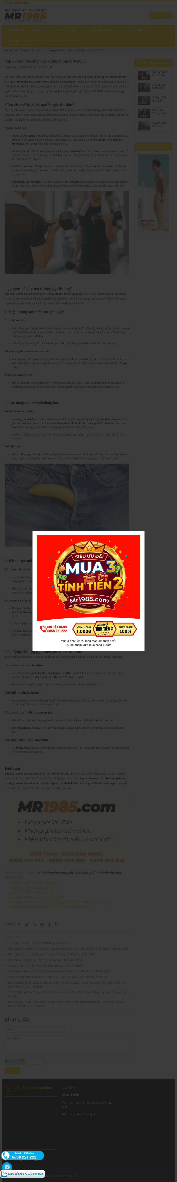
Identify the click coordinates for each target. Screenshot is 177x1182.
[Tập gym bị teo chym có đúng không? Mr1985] (22, 1171)
